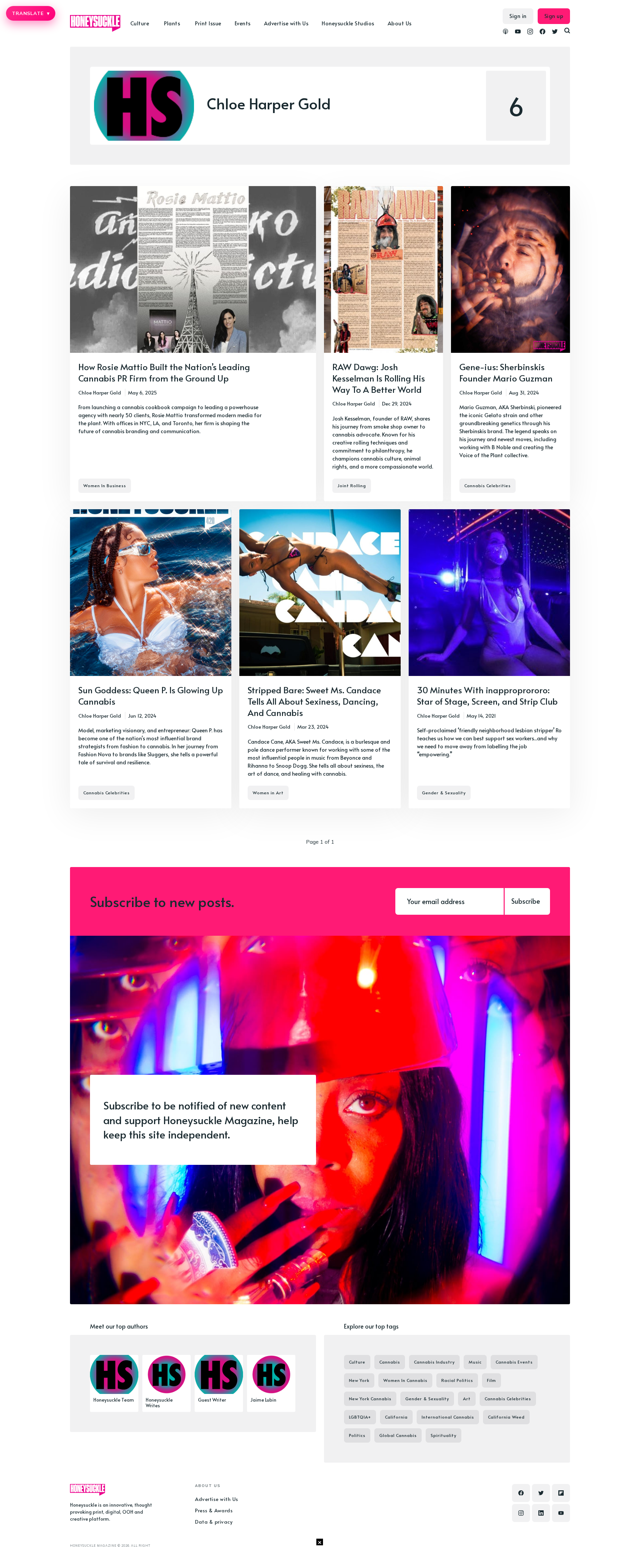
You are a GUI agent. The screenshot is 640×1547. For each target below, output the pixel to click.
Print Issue (208, 23)
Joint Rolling (351, 486)
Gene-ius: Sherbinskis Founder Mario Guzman (506, 372)
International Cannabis (448, 1417)
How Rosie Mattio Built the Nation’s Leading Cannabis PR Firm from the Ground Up (164, 372)
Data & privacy (213, 1521)
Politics (357, 1435)
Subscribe (525, 901)
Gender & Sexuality (444, 793)
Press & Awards (214, 1510)
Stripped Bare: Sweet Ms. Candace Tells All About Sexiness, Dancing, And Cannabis (314, 701)
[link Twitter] (555, 32)
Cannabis (389, 1362)
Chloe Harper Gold (99, 392)
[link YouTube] (518, 32)
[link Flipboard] (561, 1493)
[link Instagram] (530, 32)
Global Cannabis (398, 1435)
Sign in (518, 15)
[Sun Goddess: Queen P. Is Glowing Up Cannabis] (150, 658)
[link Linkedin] (541, 1513)
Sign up (554, 15)
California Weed (506, 1417)
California (396, 1417)
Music (475, 1362)
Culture (357, 1362)
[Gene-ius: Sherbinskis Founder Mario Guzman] (510, 343)
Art (467, 1399)
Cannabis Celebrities (487, 486)
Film (491, 1380)
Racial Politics (457, 1380)
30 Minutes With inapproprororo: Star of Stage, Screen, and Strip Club (487, 695)
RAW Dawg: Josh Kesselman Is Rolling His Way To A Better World (378, 377)
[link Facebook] (542, 32)
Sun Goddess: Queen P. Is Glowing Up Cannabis (150, 695)
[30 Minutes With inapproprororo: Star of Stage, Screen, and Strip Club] (489, 658)
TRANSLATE (30, 13)
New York (359, 1380)
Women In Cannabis (405, 1380)
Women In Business (104, 486)
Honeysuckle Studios (348, 23)
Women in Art (268, 793)
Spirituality (443, 1435)
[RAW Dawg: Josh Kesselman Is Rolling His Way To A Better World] (383, 343)
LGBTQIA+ (360, 1417)
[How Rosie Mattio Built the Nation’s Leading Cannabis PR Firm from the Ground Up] (193, 343)
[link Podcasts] (505, 32)
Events (243, 23)
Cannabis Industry (434, 1362)
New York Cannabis (370, 1399)
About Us (400, 23)
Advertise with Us (286, 23)
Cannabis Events (514, 1362)
